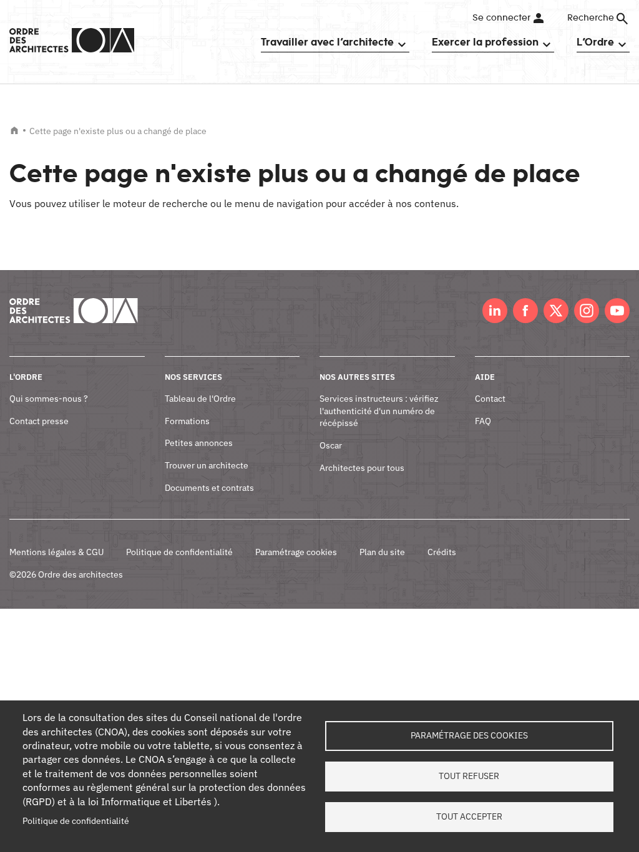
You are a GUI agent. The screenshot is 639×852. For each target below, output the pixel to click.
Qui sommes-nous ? (48, 398)
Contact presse (39, 421)
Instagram (586, 310)
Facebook (525, 310)
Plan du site (382, 552)
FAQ (483, 421)
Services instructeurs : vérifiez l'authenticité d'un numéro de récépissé (379, 410)
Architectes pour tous (362, 467)
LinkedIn (494, 310)
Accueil (14, 130)
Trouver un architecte (206, 465)
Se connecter (501, 18)
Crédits (441, 552)
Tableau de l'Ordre (200, 398)
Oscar (331, 445)
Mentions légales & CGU (56, 552)
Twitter (556, 310)
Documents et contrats (209, 487)
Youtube (617, 310)
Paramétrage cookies (296, 552)
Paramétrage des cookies (469, 735)
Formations (187, 421)
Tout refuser (469, 776)
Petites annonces (199, 442)
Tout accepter (469, 816)
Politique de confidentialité (179, 552)
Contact (490, 398)
